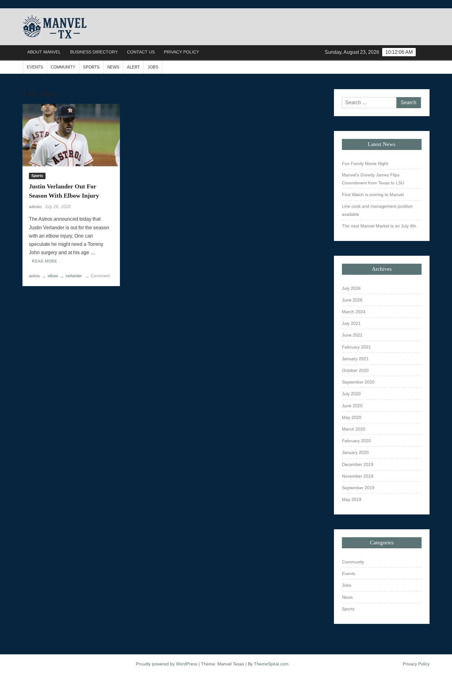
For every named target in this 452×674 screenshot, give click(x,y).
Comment (100, 275)
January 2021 (355, 358)
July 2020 (351, 393)
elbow (53, 276)
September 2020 (358, 382)
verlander (73, 276)
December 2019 (357, 464)
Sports (91, 67)
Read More (44, 261)
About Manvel (44, 51)
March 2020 (353, 429)
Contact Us (141, 51)
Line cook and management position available (377, 210)
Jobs (153, 67)
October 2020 (355, 370)
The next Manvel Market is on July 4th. (379, 225)
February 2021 (356, 347)
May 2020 (351, 417)
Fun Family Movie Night (365, 163)
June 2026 (352, 300)
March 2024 (353, 311)
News (113, 67)
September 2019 (358, 487)
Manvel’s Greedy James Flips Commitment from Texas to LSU (373, 178)
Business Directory (94, 51)
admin (35, 206)
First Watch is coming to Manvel (373, 194)
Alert (133, 67)
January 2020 (355, 452)
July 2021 (351, 323)
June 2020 (352, 405)
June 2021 (352, 335)
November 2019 (357, 476)
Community (63, 67)
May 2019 (351, 499)
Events (35, 67)
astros (34, 276)
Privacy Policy (181, 51)
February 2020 (356, 440)
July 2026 (351, 288)
